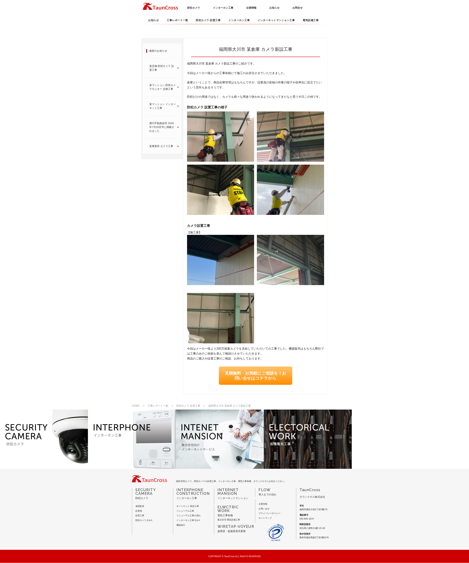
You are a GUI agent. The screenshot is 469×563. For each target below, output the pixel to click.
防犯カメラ (193, 7)
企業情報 (251, 7)
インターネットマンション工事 (276, 20)
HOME (136, 405)
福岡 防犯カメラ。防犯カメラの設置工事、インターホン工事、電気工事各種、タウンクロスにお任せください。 (231, 481)
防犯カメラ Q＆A (143, 520)
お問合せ (297, 7)
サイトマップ (265, 518)
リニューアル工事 (185, 511)
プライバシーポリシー (269, 513)
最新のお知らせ (158, 50)
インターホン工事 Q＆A (188, 520)
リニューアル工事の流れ (188, 515)
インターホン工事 (223, 7)
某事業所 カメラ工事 (161, 146)
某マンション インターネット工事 (162, 106)
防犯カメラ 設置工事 (208, 20)
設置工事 (139, 515)
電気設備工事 (311, 20)
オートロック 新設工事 (187, 506)
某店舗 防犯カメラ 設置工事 (161, 68)
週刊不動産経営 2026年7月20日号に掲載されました (161, 127)
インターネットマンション (232, 494)
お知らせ (274, 7)
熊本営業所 (305, 534)
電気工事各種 (228, 511)
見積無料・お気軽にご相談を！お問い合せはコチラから (255, 375)
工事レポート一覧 (177, 20)
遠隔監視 (139, 506)
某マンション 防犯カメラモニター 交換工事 (162, 87)
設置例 (138, 511)
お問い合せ (263, 508)
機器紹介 (180, 525)
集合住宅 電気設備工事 (228, 519)
